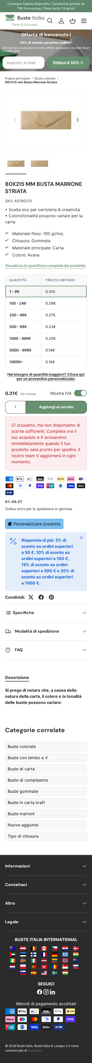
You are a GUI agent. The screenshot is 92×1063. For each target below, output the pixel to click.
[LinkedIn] (52, 992)
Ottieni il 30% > (68, 62)
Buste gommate (23, 791)
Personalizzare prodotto (37, 523)
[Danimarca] (75, 948)
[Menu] (83, 20)
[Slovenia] (23, 972)
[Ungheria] (65, 972)
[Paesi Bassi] (12, 966)
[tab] (17, 677)
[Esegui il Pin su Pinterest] (51, 597)
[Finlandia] (33, 954)
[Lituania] (54, 960)
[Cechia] (54, 948)
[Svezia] (54, 972)
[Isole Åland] (23, 960)
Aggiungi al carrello (56, 407)
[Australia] (12, 948)
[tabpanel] (46, 696)
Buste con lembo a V (28, 757)
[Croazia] (65, 948)
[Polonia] (23, 966)
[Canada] (44, 948)
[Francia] (44, 954)
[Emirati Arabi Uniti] (12, 954)
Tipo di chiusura (23, 836)
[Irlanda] (12, 960)
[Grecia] (65, 954)
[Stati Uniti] (44, 972)
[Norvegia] (65, 960)
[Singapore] (65, 966)
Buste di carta (21, 768)
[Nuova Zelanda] (75, 960)
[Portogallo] (33, 966)
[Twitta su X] (31, 597)
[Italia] (33, 960)
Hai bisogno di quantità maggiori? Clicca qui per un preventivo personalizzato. (46, 376)
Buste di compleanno (28, 780)
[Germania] (54, 954)
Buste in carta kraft (26, 802)
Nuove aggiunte (23, 824)
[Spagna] (33, 972)
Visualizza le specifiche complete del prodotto (45, 265)
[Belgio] (33, 948)
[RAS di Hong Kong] (44, 966)
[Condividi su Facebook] (41, 597)
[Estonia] (23, 954)
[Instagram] (46, 992)
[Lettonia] (44, 960)
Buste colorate (45, 78)
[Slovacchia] (75, 966)
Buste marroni (21, 813)
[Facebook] (39, 992)
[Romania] (54, 966)
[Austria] (23, 948)
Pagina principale (17, 78)
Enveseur (34, 1050)
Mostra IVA (61, 393)
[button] (72, 20)
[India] (75, 954)
